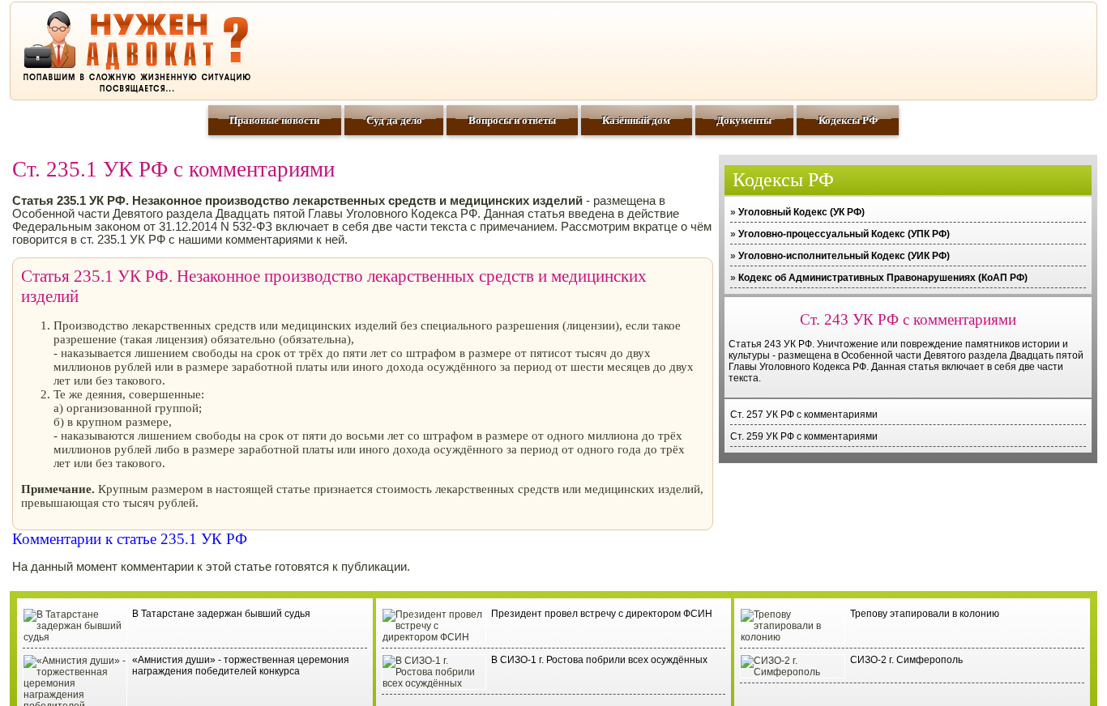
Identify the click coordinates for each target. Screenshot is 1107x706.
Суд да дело (394, 120)
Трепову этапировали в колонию (924, 613)
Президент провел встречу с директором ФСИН (601, 613)
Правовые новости (274, 120)
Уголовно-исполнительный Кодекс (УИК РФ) (844, 256)
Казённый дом (636, 120)
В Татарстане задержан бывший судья (221, 613)
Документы (743, 120)
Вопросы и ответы (512, 120)
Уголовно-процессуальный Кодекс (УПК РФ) (844, 234)
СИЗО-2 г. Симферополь (906, 660)
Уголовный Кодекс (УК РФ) (801, 212)
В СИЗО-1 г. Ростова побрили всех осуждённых (599, 660)
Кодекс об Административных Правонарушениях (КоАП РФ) (883, 277)
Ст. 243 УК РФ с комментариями (908, 319)
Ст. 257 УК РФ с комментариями (804, 414)
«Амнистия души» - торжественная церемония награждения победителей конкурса (240, 665)
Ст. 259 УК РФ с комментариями (804, 436)
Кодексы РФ (848, 120)
